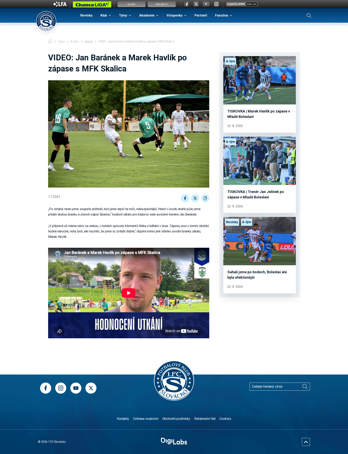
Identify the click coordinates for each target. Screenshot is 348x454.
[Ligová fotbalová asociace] (60, 5)
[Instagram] (60, 388)
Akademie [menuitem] (146, 15)
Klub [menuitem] (103, 15)
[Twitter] (90, 388)
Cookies (225, 419)
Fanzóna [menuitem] (221, 15)
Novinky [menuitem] (86, 15)
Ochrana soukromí (145, 419)
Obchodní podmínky (176, 419)
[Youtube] (75, 388)
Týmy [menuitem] (123, 15)
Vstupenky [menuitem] (174, 15)
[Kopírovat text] (205, 198)
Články (88, 41)
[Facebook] (45, 388)
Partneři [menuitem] (201, 15)
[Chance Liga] (92, 5)
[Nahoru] (306, 442)
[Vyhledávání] (309, 15)
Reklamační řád (204, 419)
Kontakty (123, 419)
